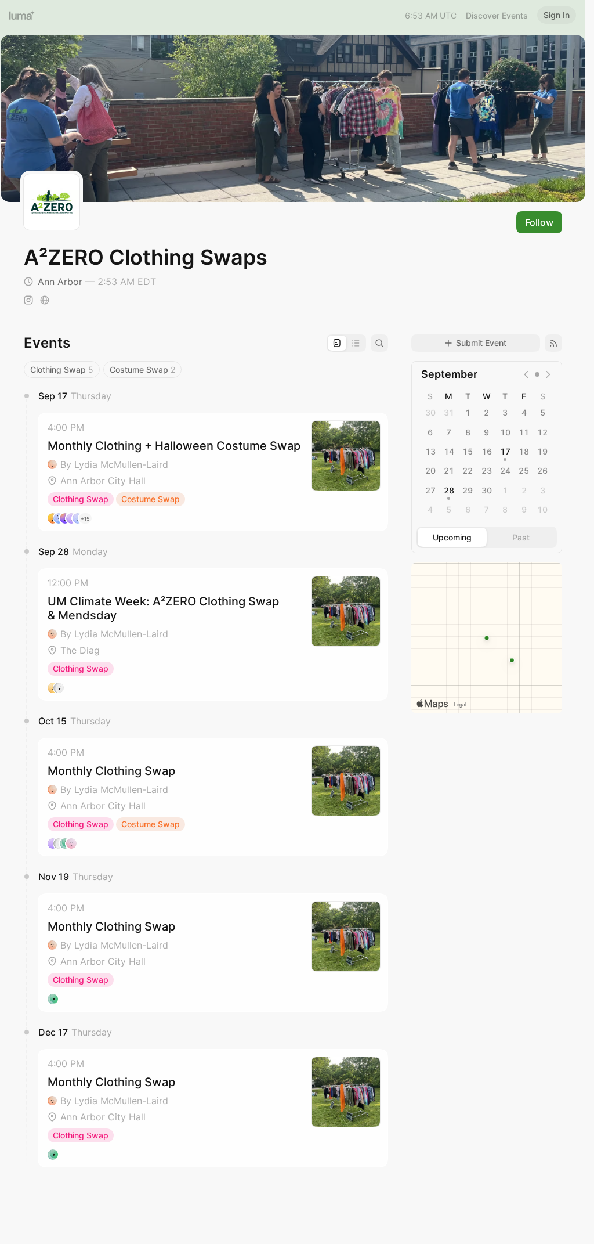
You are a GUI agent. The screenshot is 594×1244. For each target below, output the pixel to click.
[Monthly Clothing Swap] (212, 797)
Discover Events (497, 15)
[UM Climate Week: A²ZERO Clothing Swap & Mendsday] (212, 634)
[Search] (379, 343)
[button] (213, 472)
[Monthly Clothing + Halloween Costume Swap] (212, 472)
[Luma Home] (22, 15)
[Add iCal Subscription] (553, 343)
